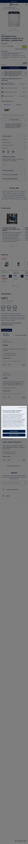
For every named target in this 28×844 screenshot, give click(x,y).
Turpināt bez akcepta (22, 407)
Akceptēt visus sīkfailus (14, 435)
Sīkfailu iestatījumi (14, 431)
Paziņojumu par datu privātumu (15, 427)
